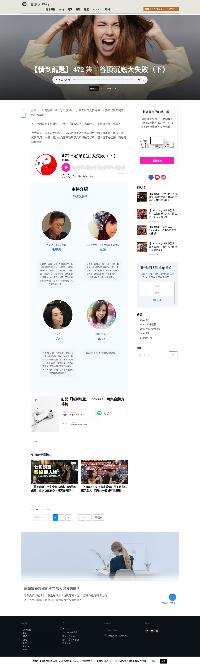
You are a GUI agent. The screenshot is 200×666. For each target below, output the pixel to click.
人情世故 (144, 333)
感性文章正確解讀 (70, 639)
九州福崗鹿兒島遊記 (150, 328)
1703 (81, 517)
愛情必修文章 (68, 636)
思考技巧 (66, 629)
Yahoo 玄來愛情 (148, 324)
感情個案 (66, 643)
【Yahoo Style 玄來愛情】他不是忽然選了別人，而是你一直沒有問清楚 (104, 477)
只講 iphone (146, 337)
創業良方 (144, 320)
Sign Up (157, 300)
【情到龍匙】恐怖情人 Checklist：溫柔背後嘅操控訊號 (162, 230)
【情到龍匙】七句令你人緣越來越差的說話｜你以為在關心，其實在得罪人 (54, 477)
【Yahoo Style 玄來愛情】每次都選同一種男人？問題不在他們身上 (163, 246)
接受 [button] (163, 661)
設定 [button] (154, 661)
